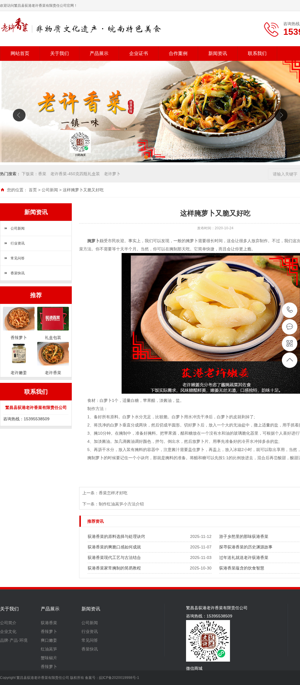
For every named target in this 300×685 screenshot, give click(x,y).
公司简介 (8, 623)
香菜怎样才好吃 (113, 492)
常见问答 (18, 258)
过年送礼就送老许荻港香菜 (243, 557)
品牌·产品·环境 (14, 640)
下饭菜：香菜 (34, 173)
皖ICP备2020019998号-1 (119, 678)
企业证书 (138, 53)
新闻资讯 (217, 53)
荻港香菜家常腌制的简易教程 (114, 568)
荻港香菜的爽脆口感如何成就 (114, 547)
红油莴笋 (49, 649)
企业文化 (8, 631)
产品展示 (99, 53)
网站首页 (20, 53)
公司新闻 (50, 189)
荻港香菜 (49, 623)
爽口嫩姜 (49, 640)
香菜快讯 (18, 273)
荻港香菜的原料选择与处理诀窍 (116, 536)
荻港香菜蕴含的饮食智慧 (241, 568)
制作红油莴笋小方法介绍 (121, 504)
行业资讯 (18, 243)
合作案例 (178, 53)
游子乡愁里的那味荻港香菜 (243, 536)
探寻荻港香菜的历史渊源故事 (245, 547)
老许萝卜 (112, 173)
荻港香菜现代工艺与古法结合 (114, 557)
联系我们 (257, 53)
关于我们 (59, 53)
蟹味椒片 (49, 658)
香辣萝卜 (49, 631)
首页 (33, 189)
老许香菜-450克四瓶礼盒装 (75, 173)
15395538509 (290, 310)
